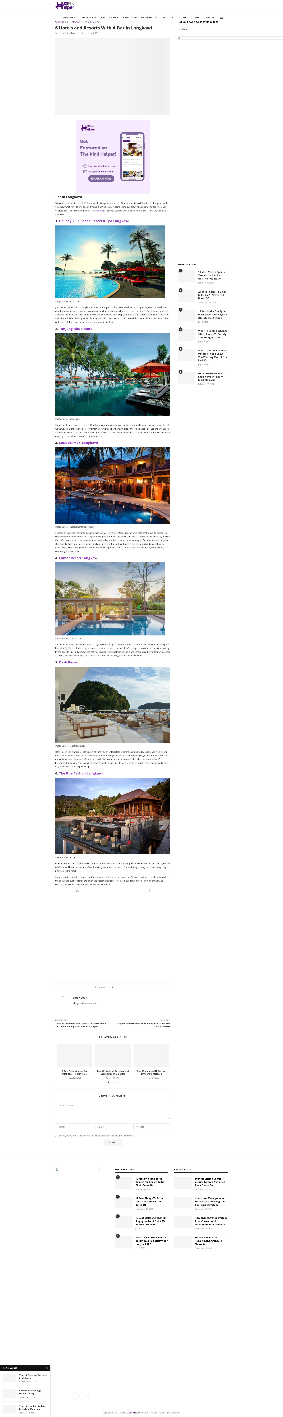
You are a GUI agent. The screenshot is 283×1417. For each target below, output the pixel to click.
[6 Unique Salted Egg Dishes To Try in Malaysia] (9, 1393)
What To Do (168, 17)
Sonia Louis (70, 33)
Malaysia (76, 22)
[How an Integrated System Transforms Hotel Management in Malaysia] (183, 1222)
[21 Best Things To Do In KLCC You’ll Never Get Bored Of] (186, 296)
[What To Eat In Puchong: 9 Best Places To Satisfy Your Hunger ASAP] (186, 335)
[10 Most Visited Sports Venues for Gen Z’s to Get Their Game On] (186, 276)
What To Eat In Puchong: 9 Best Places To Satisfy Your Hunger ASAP (212, 334)
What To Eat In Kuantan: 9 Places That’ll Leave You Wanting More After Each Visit (212, 355)
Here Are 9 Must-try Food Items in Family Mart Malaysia (210, 377)
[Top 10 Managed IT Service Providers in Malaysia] (151, 1055)
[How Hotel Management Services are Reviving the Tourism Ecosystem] (183, 1202)
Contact (211, 17)
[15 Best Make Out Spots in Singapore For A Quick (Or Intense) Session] (186, 315)
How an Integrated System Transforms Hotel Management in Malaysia (211, 1221)
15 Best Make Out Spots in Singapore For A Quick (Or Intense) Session (212, 315)
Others (184, 17)
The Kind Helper (98, 210)
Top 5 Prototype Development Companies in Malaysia (113, 1072)
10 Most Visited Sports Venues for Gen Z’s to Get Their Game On (211, 275)
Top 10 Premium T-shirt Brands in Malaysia (32, 1408)
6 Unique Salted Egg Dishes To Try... (30, 1392)
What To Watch (109, 17)
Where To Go (129, 17)
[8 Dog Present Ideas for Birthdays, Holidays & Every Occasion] (74, 1055)
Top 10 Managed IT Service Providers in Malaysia (151, 1072)
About (198, 17)
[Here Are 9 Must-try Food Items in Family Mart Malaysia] (186, 378)
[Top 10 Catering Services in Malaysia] (9, 1378)
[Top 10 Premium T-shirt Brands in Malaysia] (9, 1409)
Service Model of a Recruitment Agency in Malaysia (208, 1241)
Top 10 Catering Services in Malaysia (33, 1376)
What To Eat (89, 17)
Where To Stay (149, 17)
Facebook (182, 29)
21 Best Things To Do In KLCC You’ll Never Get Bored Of (212, 295)
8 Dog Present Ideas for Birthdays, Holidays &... (74, 1072)
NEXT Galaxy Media (129, 1412)
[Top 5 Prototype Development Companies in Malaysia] (113, 1055)
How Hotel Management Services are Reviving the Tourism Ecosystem (210, 1202)
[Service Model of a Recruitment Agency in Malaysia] (183, 1242)
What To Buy (70, 17)
